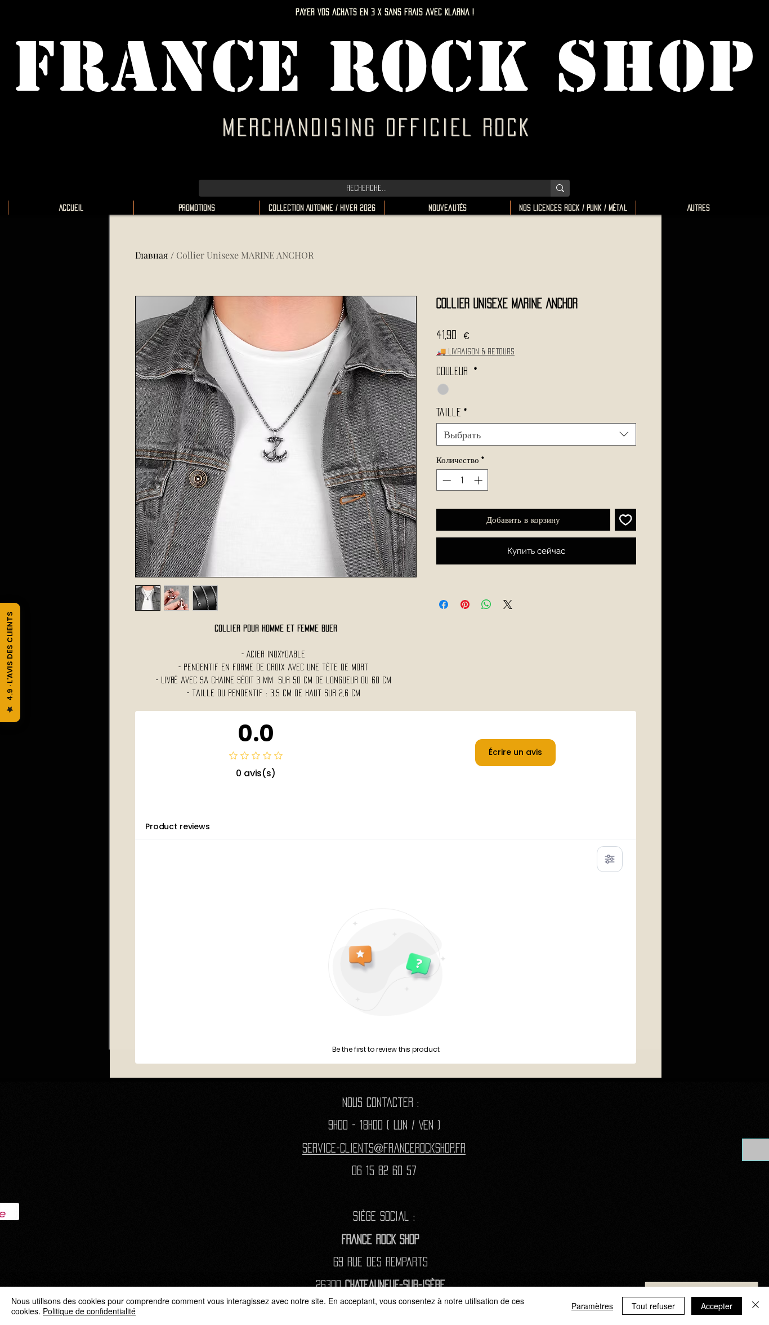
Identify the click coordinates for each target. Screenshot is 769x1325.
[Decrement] (445, 480)
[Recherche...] (560, 188)
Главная (151, 255)
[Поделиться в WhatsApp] (486, 604)
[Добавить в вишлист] (626, 520)
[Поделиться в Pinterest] (465, 604)
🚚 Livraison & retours (475, 351)
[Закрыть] (755, 1306)
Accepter (716, 1305)
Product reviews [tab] (177, 826)
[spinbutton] (462, 480)
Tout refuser (653, 1305)
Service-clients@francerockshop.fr (384, 1148)
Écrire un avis (515, 752)
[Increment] (479, 480)
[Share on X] (508, 604)
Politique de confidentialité (89, 1311)
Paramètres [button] (592, 1305)
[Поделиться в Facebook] (443, 604)
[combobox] (536, 434)
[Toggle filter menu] (610, 859)
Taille (451, 412)
